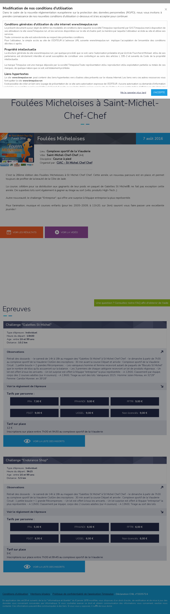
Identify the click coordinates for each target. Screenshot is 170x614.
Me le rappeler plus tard (133, 92)
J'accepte (159, 92)
